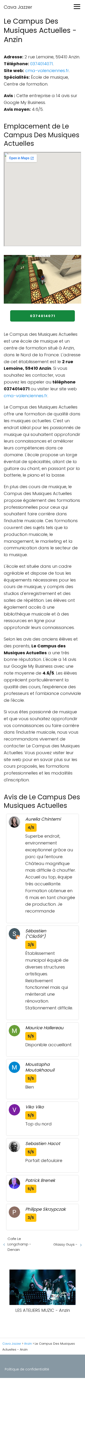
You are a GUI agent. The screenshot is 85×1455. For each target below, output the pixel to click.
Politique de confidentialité (27, 1369)
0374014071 (41, 64)
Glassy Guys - (65, 1244)
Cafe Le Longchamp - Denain (19, 1244)
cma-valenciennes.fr (47, 70)
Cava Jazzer (18, 7)
